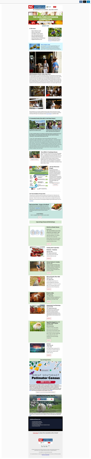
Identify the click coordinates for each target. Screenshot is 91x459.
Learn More (55, 184)
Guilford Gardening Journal (36, 423)
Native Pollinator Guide (45, 44)
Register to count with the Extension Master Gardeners (45, 392)
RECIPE (40, 217)
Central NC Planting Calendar (37, 421)
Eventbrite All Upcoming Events (37, 422)
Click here (35, 433)
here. (30, 390)
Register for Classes (34, 159)
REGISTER (49, 258)
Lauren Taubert (48, 113)
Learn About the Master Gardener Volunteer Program (41, 424)
